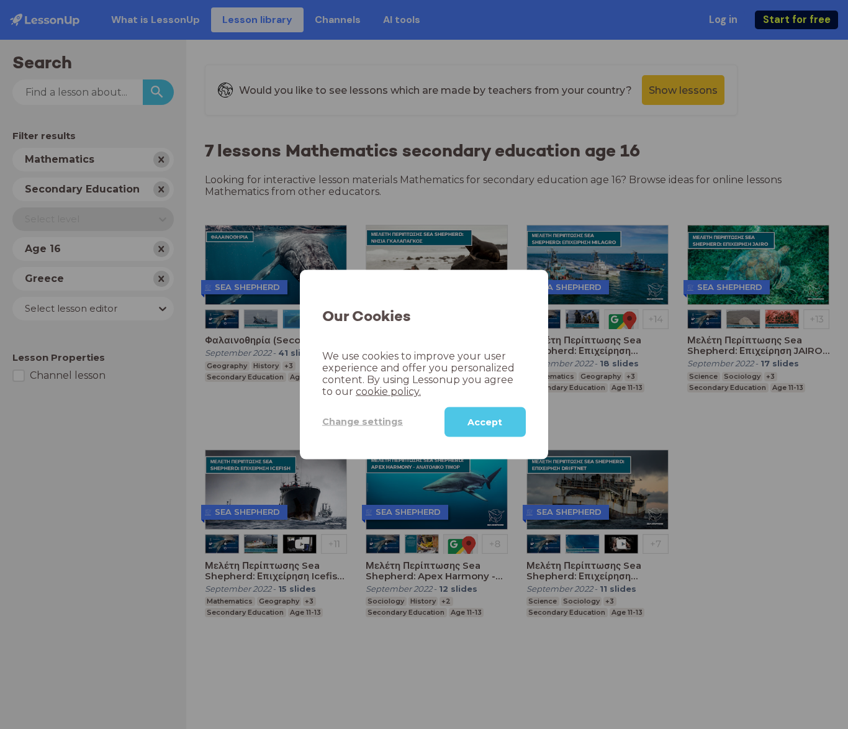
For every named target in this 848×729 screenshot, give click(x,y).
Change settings (362, 421)
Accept (484, 421)
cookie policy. (388, 391)
